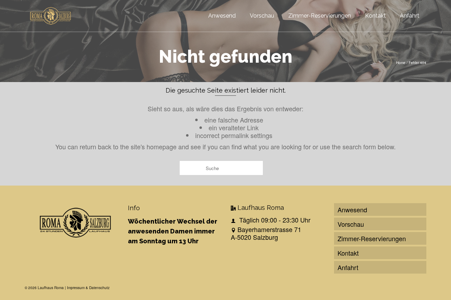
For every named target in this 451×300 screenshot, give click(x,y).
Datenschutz (99, 287)
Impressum (76, 287)
